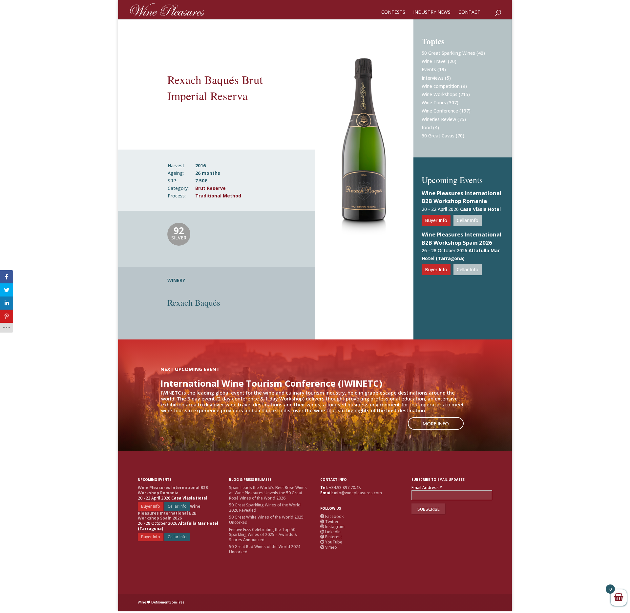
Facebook (332, 516)
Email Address (426, 487)
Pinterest (331, 537)
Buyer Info (436, 220)
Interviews (433, 78)
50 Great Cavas (438, 136)
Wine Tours (434, 102)
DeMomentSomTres (167, 602)
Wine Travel (434, 61)
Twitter (329, 521)
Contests (393, 12)
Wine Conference (440, 111)
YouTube (331, 542)
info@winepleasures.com (358, 493)
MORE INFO (436, 423)
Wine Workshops (439, 94)
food (427, 127)
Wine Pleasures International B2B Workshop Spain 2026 (461, 238)
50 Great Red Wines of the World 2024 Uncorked (264, 549)
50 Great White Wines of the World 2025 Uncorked (266, 519)
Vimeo (328, 547)
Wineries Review (439, 119)
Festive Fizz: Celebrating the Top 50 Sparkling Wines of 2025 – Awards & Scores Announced (263, 534)
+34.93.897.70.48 (345, 487)
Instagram (332, 526)
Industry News (432, 12)
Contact (469, 12)
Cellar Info (467, 220)
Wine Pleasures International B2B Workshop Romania (461, 197)
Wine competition (441, 86)
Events (429, 69)
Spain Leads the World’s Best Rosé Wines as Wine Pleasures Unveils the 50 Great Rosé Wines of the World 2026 (268, 493)
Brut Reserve (210, 188)
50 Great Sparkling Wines (448, 53)
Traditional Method (218, 196)
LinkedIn (330, 532)
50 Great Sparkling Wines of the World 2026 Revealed (265, 507)
